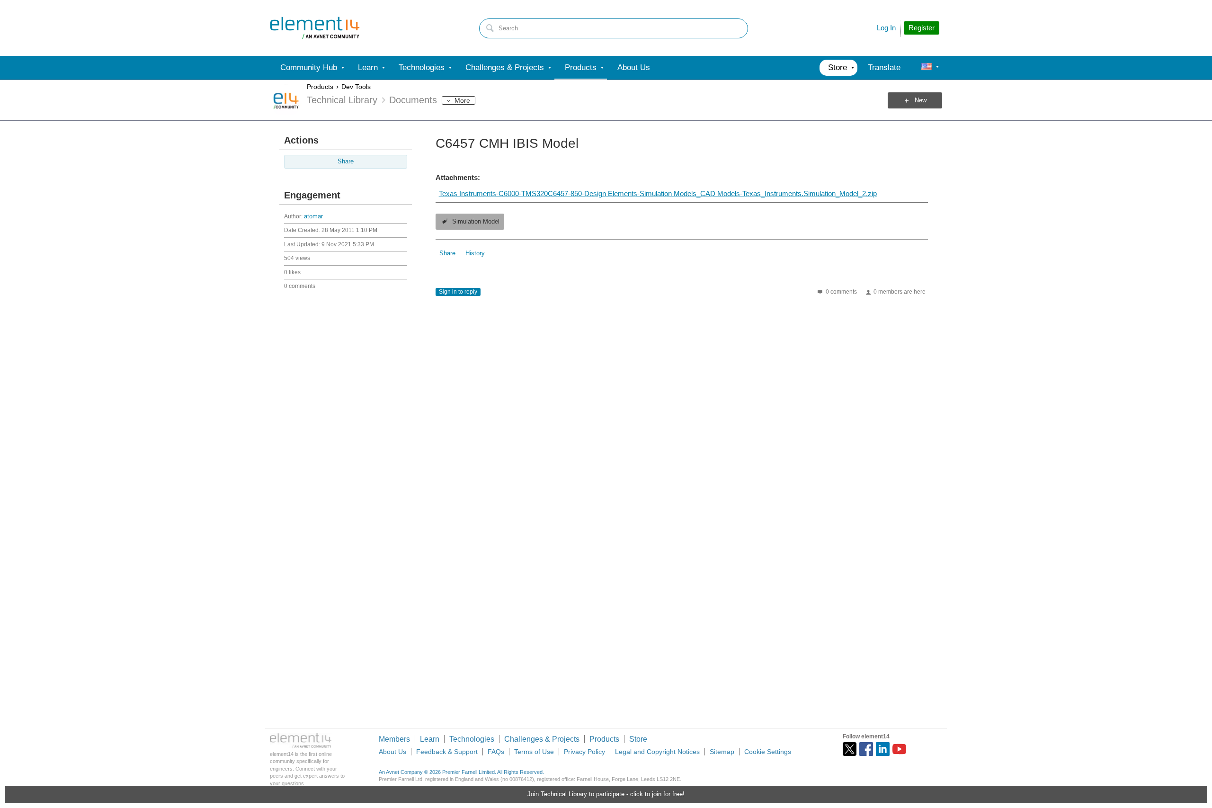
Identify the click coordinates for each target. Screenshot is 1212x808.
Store (638, 739)
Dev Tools (356, 86)
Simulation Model (475, 221)
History (475, 253)
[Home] (315, 28)
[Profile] (926, 68)
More (462, 100)
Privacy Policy (584, 751)
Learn (429, 739)
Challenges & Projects (541, 739)
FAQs (496, 751)
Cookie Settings (767, 751)
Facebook (866, 749)
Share (346, 161)
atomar (313, 216)
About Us (392, 751)
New (921, 100)
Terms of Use (534, 751)
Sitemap (722, 751)
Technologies (471, 739)
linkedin (883, 749)
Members (394, 739)
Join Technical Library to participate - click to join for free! (606, 794)
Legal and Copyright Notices (657, 751)
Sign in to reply (458, 291)
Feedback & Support (447, 751)
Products (320, 86)
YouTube (899, 749)
